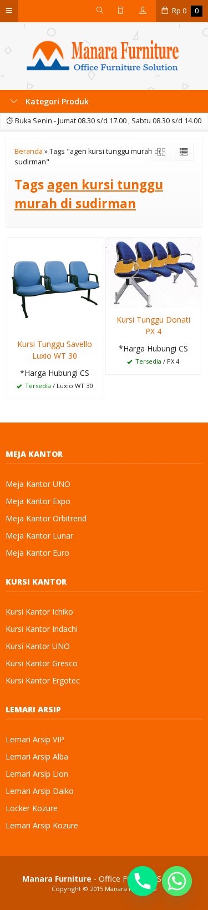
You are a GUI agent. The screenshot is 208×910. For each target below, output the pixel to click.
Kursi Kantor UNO (38, 646)
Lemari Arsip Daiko (40, 791)
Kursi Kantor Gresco (42, 663)
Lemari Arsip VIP (35, 739)
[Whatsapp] (177, 881)
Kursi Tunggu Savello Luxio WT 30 (54, 350)
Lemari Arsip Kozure (42, 825)
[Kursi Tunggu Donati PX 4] (153, 272)
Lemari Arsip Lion (37, 773)
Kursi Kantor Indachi (42, 629)
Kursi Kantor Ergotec (43, 680)
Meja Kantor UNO (38, 484)
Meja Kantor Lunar (39, 535)
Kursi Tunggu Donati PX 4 (153, 325)
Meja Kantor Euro (37, 552)
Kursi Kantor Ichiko (39, 611)
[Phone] (143, 881)
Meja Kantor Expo (38, 501)
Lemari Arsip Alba (37, 756)
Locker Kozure (32, 808)
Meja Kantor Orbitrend (46, 518)
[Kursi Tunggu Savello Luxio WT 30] (55, 284)
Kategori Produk (56, 101)
